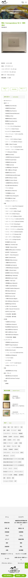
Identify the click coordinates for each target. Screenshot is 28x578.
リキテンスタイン (6, 452)
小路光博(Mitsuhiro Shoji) (11, 370)
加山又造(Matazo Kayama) (11, 329)
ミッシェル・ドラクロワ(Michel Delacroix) (14, 347)
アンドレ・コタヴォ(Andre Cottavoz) (13, 226)
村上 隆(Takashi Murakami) (11, 185)
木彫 (21, 427)
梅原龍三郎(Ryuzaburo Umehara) (13, 249)
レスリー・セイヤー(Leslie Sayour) (13, 362)
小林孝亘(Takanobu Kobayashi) (12, 157)
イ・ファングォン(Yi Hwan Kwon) (13, 126)
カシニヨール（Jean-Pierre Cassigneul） (14, 206)
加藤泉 (4, 439)
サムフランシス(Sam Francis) (12, 128)
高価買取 (5, 436)
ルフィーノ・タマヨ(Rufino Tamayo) (13, 141)
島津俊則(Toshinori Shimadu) (12, 272)
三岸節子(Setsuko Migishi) (11, 298)
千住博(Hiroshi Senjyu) (10, 321)
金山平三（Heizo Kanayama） (12, 254)
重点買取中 (21, 474)
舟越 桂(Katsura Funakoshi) (11, 375)
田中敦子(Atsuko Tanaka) (11, 177)
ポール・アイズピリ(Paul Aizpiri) (12, 224)
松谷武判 (9, 439)
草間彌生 (15, 474)
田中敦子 (16, 449)
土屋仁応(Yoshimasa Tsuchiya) (12, 378)
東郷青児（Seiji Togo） (10, 280)
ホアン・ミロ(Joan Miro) (11, 208)
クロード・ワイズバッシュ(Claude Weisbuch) (14, 229)
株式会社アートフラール (8, 471)
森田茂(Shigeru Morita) (10, 303)
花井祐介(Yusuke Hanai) (10, 159)
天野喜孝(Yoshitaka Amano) (11, 342)
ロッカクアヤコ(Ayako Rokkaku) (12, 131)
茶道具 (5, 380)
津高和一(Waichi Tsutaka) (11, 144)
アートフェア (13, 430)
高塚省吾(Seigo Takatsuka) (11, 275)
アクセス (15, 468)
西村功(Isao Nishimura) (10, 290)
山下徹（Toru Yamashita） (11, 306)
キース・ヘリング (15, 452)
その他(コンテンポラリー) (11, 200)
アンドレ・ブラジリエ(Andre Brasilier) (14, 231)
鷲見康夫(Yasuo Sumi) (10, 172)
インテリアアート (8, 339)
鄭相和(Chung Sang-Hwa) (11, 121)
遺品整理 (20, 433)
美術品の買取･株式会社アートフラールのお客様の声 (13, 465)
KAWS (18, 439)
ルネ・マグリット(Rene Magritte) (13, 236)
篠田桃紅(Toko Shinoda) (11, 105)
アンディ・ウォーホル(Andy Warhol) (13, 146)
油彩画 (8, 430)
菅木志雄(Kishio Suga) (10, 198)
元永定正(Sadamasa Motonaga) (12, 175)
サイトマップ (21, 563)
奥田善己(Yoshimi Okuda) (11, 180)
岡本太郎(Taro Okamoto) (11, 190)
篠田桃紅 (22, 436)
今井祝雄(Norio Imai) (10, 193)
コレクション (14, 433)
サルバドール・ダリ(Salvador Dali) (13, 234)
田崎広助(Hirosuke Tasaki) (11, 278)
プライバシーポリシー (19, 471)
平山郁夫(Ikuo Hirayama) (11, 324)
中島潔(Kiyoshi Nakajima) (11, 355)
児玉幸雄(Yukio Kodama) (11, 265)
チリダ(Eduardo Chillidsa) (11, 152)
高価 (13, 477)
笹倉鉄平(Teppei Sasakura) (11, 344)
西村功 (22, 452)
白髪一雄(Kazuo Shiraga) (11, 170)
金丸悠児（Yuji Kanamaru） (11, 252)
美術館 (19, 430)
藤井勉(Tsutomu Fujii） (10, 296)
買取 (8, 427)
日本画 (5, 319)
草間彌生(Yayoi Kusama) (11, 110)
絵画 (4, 477)
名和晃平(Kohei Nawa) (10, 108)
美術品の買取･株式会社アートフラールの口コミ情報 (13, 458)
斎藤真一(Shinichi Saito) (10, 270)
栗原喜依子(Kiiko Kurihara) (11, 260)
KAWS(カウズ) (8, 136)
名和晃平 (10, 436)
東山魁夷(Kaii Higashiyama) (11, 326)
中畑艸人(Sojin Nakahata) (11, 285)
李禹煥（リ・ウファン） (8, 443)
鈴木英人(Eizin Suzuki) (10, 350)
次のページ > (22, 89)
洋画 (5, 203)
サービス (5, 468)
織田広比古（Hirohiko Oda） (11, 244)
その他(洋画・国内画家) (10, 314)
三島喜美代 (11, 449)
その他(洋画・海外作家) (10, 316)
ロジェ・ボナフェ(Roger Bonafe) (13, 239)
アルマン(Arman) (9, 188)
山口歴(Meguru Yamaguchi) (11, 167)
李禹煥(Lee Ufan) (9, 116)
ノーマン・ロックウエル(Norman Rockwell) (14, 352)
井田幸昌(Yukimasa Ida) (10, 162)
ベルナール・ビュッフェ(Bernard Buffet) (14, 218)
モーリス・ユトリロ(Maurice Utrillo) (13, 216)
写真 (5, 368)
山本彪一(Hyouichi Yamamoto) (12, 308)
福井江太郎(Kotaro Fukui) (11, 332)
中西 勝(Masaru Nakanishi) (11, 283)
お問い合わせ (6, 455)
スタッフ (10, 468)
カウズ (14, 439)
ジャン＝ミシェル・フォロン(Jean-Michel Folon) (14, 134)
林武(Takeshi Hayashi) (10, 293)
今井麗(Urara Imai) (9, 164)
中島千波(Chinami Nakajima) (11, 334)
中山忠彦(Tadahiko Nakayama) (12, 288)
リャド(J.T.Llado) (9, 357)
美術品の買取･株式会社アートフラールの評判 (12, 462)
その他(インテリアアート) (11, 365)
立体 (12, 427)
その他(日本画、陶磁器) (10, 337)
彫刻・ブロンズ (7, 373)
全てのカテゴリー (8, 100)
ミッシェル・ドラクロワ (8, 481)
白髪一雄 (8, 477)
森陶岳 (6, 383)
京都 (19, 446)
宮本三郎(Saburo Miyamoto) (11, 301)
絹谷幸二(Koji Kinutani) (10, 257)
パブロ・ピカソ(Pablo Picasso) (12, 213)
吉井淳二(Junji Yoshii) (10, 311)
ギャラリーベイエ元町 (7, 474)
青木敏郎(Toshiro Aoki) (10, 242)
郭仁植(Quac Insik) (9, 123)
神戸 (15, 481)
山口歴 (16, 443)
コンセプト (12, 455)
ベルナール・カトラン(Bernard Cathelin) (14, 221)
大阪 (4, 446)
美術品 (4, 427)
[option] (14, 42)
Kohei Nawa (16, 436)
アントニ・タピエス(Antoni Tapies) (13, 139)
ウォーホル (14, 446)
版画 (4, 430)
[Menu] (25, 2)
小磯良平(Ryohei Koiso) (10, 262)
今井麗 (20, 443)
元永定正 (5, 449)
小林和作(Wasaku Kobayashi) (12, 267)
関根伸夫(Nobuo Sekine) (11, 118)
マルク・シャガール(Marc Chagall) (13, 211)
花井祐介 (8, 446)
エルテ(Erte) (8, 360)
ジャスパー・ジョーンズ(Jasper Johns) (14, 149)
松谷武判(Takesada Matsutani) (12, 113)
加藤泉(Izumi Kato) (9, 154)
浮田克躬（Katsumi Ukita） (11, 247)
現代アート (6, 103)
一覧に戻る (14, 89)
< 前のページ (5, 89)
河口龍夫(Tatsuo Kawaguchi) (12, 195)
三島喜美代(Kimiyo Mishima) (11, 182)
